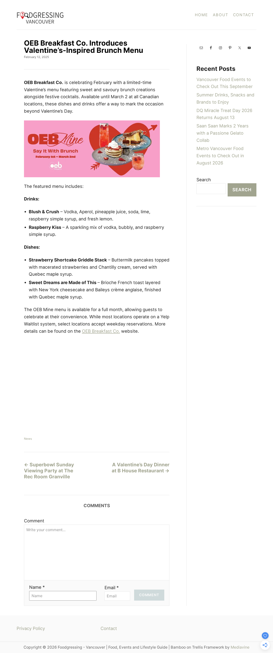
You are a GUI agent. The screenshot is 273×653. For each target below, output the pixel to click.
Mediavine (240, 647)
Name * (37, 587)
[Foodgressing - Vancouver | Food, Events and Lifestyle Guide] (73, 15)
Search (203, 179)
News (28, 439)
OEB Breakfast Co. (101, 331)
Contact (109, 628)
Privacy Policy (31, 628)
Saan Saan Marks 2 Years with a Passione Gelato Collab (222, 133)
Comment (34, 520)
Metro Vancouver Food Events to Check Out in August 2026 (220, 155)
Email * (112, 587)
